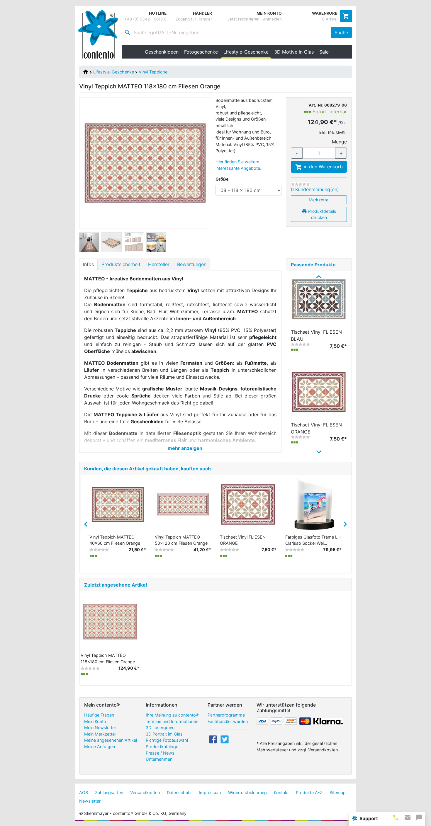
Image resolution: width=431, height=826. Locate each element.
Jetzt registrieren (243, 19)
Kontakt (281, 792)
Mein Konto (95, 721)
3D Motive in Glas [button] (294, 52)
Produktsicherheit (120, 264)
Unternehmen (159, 759)
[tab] (396, 817)
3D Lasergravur (161, 727)
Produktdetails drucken (321, 214)
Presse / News (160, 752)
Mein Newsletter (100, 727)
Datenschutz (179, 792)
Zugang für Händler (193, 19)
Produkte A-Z (309, 792)
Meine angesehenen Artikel (110, 740)
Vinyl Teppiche (153, 71)
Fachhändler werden (228, 721)
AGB (83, 792)
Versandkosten (145, 792)
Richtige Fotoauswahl (167, 740)
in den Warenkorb (322, 166)
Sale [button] (324, 52)
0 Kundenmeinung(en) (315, 189)
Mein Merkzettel (100, 733)
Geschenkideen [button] (162, 52)
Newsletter (90, 800)
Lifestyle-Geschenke (113, 71)
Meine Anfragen (99, 746)
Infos (88, 264)
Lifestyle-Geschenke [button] (247, 52)
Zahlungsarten (109, 792)
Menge (339, 142)
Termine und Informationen (172, 721)
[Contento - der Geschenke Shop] (100, 34)
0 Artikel (329, 19)
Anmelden (272, 19)
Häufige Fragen (99, 714)
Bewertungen (191, 264)
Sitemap (338, 792)
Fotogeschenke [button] (201, 52)
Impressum (210, 792)
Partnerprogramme (226, 714)
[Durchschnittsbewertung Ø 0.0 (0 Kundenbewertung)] (300, 184)
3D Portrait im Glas (164, 733)
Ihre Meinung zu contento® (172, 714)
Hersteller (158, 264)
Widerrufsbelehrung (247, 792)
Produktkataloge (162, 746)
